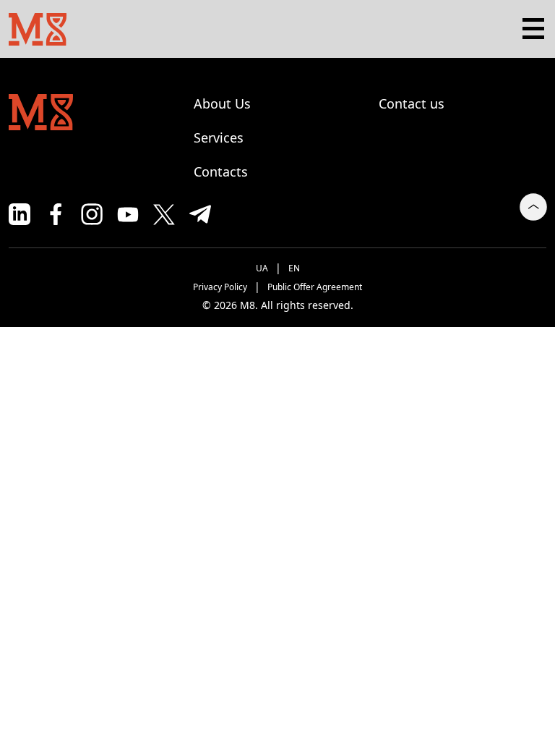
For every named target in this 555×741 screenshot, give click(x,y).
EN (294, 268)
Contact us (411, 103)
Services (219, 137)
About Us (222, 103)
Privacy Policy (220, 287)
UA (262, 268)
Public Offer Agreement (314, 287)
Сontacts (221, 171)
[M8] (37, 27)
